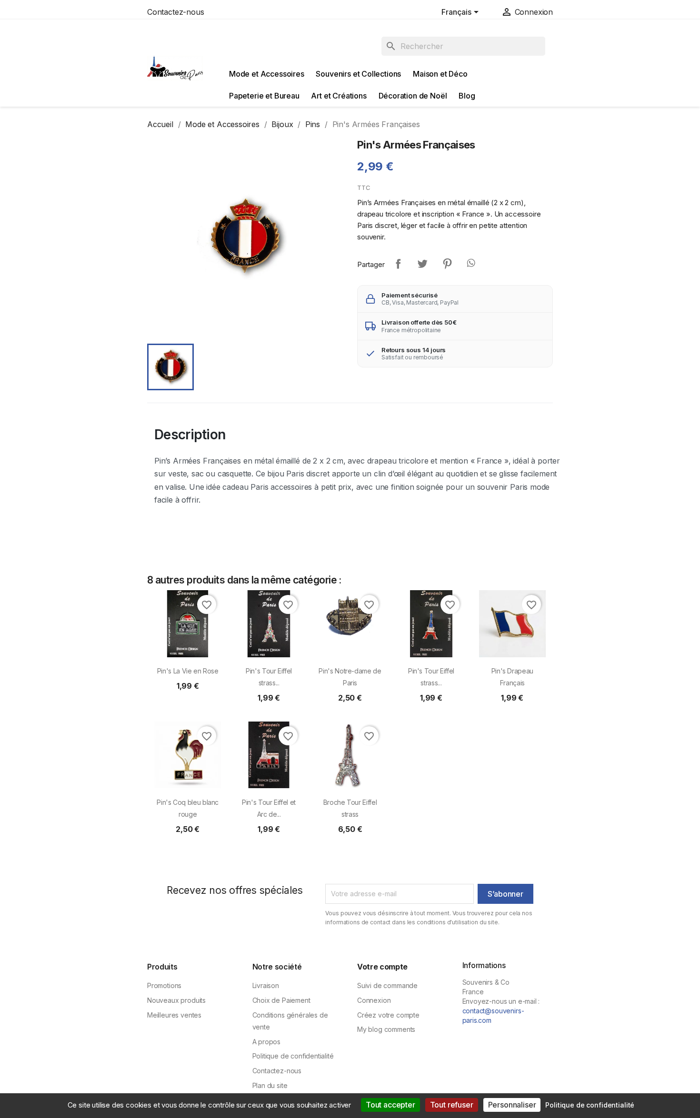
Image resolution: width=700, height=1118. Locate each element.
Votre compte (382, 966)
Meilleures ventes (174, 1015)
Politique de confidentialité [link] (589, 1105)
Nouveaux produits (176, 1000)
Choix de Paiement (281, 1000)
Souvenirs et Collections (358, 74)
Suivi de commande (387, 985)
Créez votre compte (388, 1015)
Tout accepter (390, 1104)
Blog (467, 95)
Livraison (265, 985)
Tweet (422, 263)
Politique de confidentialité (293, 1056)
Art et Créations (338, 95)
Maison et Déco (440, 74)
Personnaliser (512, 1104)
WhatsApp (471, 263)
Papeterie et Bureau (264, 95)
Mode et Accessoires (266, 74)
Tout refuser (451, 1104)
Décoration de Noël (413, 95)
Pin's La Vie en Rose (188, 671)
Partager (398, 263)
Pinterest (447, 263)
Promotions (164, 985)
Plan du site (270, 1085)
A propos (266, 1042)
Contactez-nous (175, 12)
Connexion (373, 1000)
